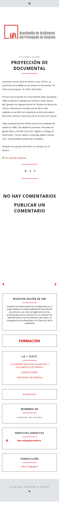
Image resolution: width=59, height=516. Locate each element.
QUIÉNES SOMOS (29, 372)
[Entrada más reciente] (3, 284)
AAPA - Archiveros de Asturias (33, 487)
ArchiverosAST (29, 394)
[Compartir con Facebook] (30, 171)
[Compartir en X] (26, 171)
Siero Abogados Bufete (29, 440)
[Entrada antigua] (56, 284)
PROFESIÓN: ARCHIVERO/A (29, 377)
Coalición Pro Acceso (29, 417)
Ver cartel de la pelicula (15, 158)
